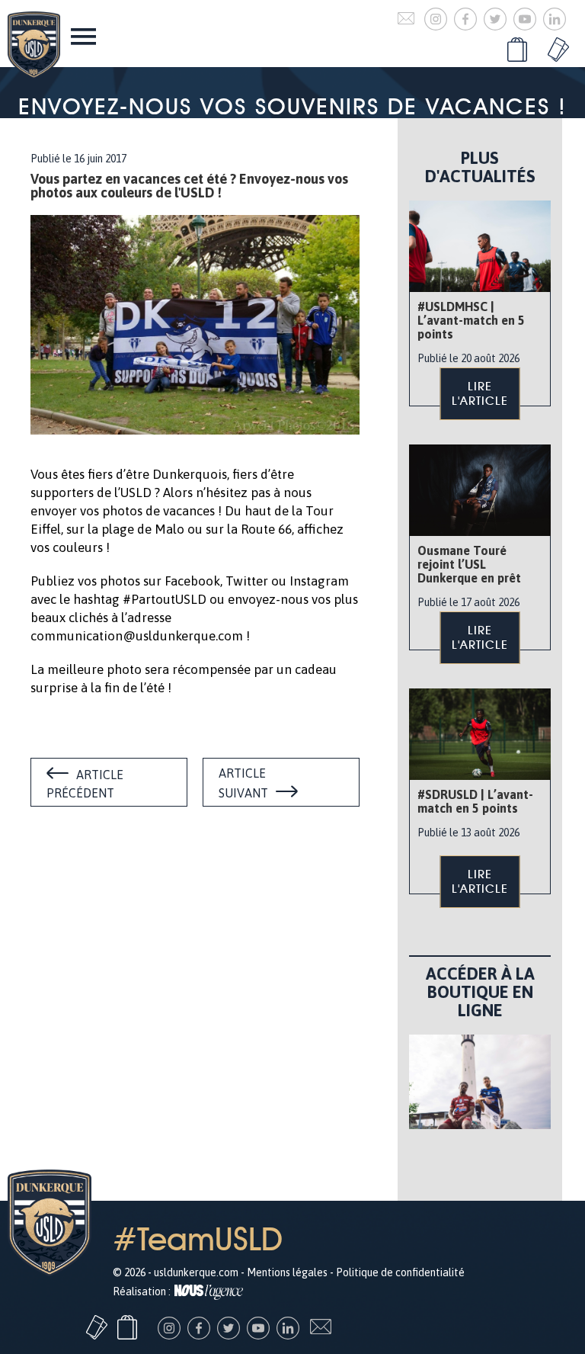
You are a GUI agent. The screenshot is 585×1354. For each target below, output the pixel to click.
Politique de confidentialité (400, 1272)
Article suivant (243, 783)
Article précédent (84, 784)
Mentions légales (287, 1272)
